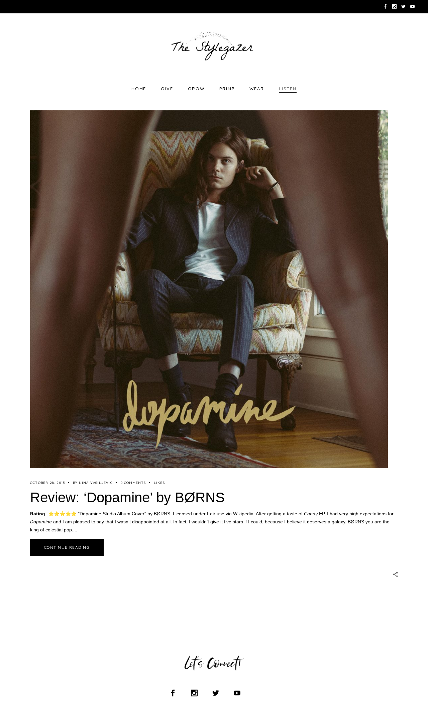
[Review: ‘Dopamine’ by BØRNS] (209, 289)
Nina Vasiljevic (96, 483)
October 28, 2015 (47, 483)
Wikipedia (243, 513)
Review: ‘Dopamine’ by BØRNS (127, 497)
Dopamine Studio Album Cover (112, 513)
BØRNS (162, 513)
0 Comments (133, 483)
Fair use (215, 513)
